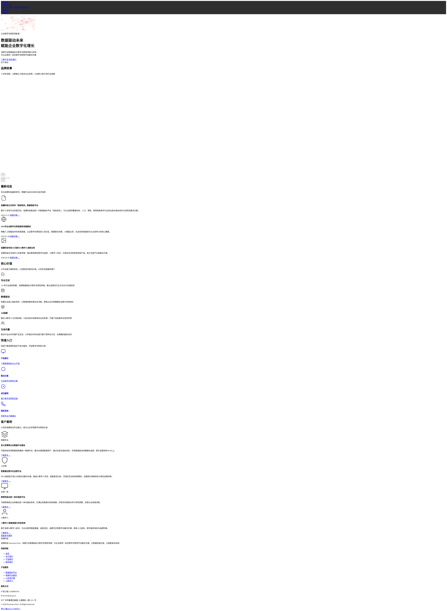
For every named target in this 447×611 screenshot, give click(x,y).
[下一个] (3, 180)
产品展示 (16, 7)
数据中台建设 (11, 575)
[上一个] (3, 174)
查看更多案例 (6, 536)
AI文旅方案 (10, 578)
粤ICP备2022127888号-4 (10, 609)
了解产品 (4, 60)
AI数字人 (9, 581)
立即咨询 (4, 10)
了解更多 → (6, 455)
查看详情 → (15, 215)
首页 (3, 7)
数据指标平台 (11, 573)
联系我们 (24, 7)
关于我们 (9, 7)
